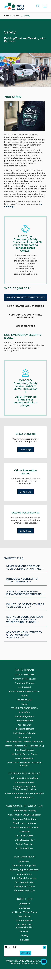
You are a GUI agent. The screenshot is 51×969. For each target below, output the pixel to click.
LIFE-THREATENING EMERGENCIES (25, 306)
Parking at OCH (24, 699)
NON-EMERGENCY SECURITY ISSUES (25, 297)
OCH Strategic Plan (24, 840)
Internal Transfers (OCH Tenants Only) (24, 745)
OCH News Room (24, 835)
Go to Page (25, 449)
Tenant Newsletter (24, 758)
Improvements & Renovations (24, 691)
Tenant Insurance (24, 720)
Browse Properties (24, 782)
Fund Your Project (24, 683)
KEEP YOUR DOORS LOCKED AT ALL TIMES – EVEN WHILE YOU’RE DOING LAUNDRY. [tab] (24, 619)
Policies (24, 931)
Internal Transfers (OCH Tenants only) (24, 793)
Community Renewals (24, 679)
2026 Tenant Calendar (24, 733)
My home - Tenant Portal (24, 754)
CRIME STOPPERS (25, 326)
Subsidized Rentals (24, 797)
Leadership (24, 831)
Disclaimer (24, 908)
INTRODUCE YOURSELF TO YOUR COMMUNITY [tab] (22, 580)
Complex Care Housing (24, 810)
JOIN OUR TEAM (24, 856)
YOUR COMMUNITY (24, 674)
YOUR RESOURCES (24, 729)
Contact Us (24, 903)
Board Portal (24, 916)
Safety (24, 704)
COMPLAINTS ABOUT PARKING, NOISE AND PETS (25, 316)
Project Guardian (24, 844)
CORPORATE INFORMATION (24, 806)
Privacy (24, 935)
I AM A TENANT (24, 670)
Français (24, 940)
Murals (24, 695)
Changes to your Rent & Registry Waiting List (24, 787)
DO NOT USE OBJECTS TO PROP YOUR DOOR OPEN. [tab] (25, 605)
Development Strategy (24, 823)
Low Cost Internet (24, 750)
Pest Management (24, 716)
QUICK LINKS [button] (24, 899)
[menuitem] (25, 720)
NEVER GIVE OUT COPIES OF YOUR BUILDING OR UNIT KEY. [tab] (24, 567)
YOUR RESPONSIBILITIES (24, 708)
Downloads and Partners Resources (24, 741)
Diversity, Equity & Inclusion (24, 827)
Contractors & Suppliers (24, 865)
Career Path (24, 861)
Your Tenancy (24, 725)
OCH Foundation (24, 920)
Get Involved (24, 687)
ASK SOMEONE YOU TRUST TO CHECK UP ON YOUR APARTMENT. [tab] (24, 635)
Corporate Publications (24, 819)
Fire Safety (24, 712)
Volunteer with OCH (24, 890)
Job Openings (24, 874)
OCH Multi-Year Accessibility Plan (24, 925)
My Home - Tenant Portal (24, 912)
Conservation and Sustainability (24, 815)
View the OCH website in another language (24, 763)
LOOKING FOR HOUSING (24, 773)
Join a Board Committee (24, 878)
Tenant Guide (24, 737)
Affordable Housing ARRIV (24, 778)
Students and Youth (24, 886)
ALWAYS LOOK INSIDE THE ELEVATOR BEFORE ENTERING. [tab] (24, 592)
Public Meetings (24, 848)
